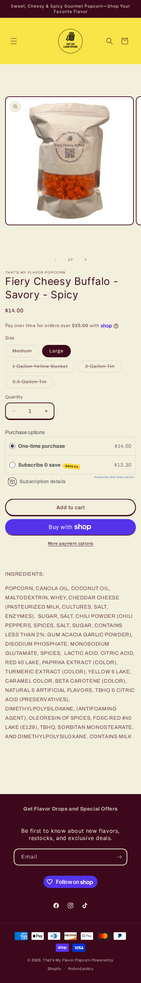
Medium (25, 352)
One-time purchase (41, 446)
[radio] (12, 446)
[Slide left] (55, 259)
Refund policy (80, 969)
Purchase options (25, 432)
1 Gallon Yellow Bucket (43, 368)
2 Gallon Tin (103, 368)
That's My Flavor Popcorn (67, 960)
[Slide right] (85, 259)
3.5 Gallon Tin (33, 383)
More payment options (70, 543)
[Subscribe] (119, 857)
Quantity (14, 397)
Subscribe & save (48, 465)
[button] (13, 41)
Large (56, 350)
